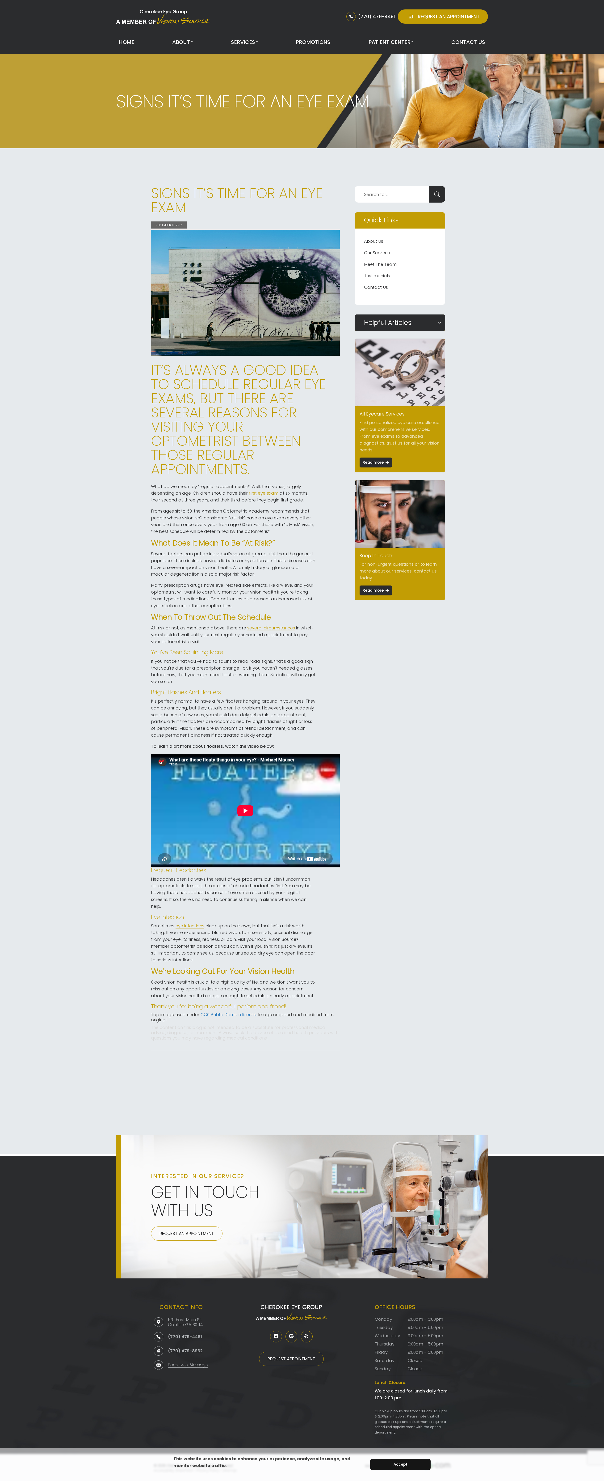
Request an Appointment (186, 1233)
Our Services (377, 253)
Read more (373, 462)
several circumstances (271, 628)
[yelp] (307, 1336)
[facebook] (276, 1336)
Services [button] (243, 42)
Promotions (313, 42)
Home (126, 42)
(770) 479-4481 (185, 1337)
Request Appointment (291, 1359)
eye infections (190, 926)
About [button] (181, 42)
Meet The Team (380, 264)
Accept (400, 1464)
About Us (373, 241)
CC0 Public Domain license (228, 1015)
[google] (291, 1336)
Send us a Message (188, 1365)
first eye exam (263, 493)
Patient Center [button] (390, 42)
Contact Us (468, 42)
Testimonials (377, 276)
